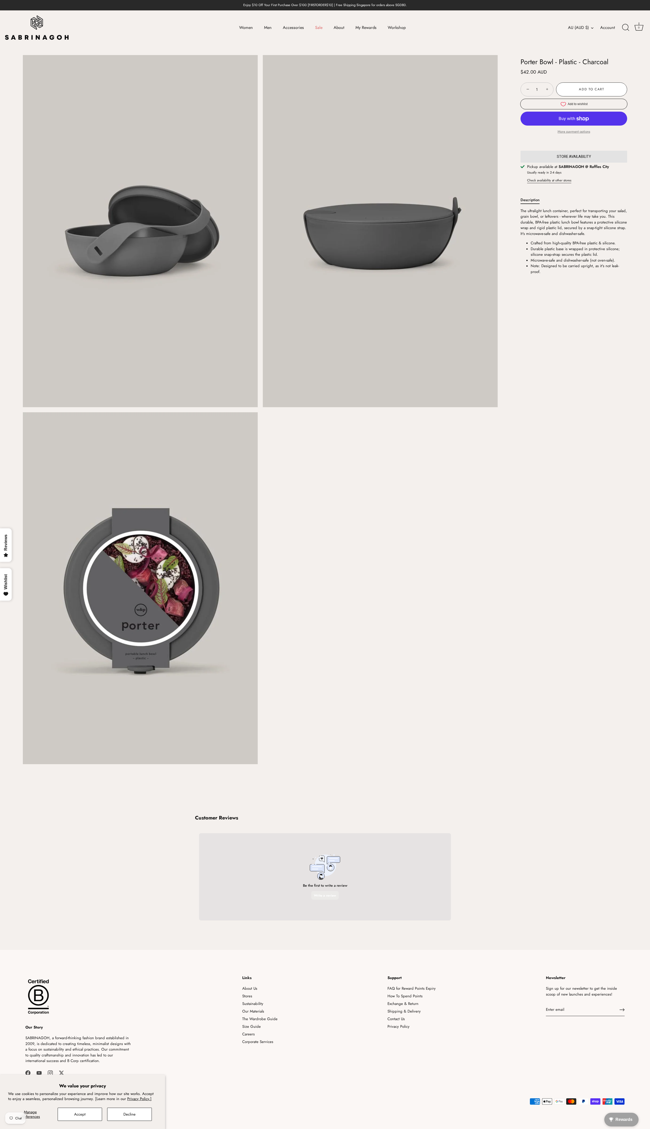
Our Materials (253, 1011)
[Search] (625, 27)
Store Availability (574, 157)
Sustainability (252, 1003)
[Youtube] (39, 1072)
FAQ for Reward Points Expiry (411, 988)
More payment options (574, 131)
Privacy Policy (398, 1026)
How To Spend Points (404, 996)
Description (530, 200)
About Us (249, 988)
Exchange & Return (402, 1003)
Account (607, 27)
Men (268, 27)
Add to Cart (591, 89)
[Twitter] (61, 1072)
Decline (129, 1114)
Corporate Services (257, 1042)
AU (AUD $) (578, 27)
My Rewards (366, 27)
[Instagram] (50, 1072)
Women (246, 27)
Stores (247, 996)
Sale (318, 27)
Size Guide (251, 1026)
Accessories (293, 27)
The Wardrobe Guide (260, 1019)
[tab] (533, 200)
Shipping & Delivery (404, 1011)
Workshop (397, 27)
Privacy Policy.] (139, 1099)
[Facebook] (27, 1072)
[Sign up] (622, 1009)
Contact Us (396, 1019)
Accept (80, 1114)
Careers (248, 1034)
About (339, 27)
